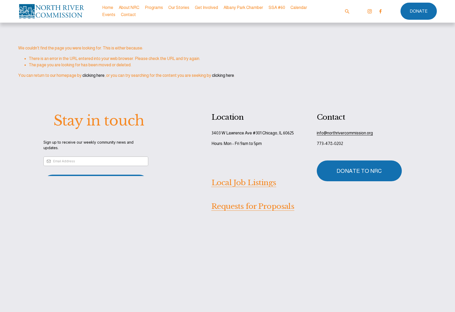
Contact (128, 14)
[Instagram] (369, 11)
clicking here (93, 75)
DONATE (419, 11)
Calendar (298, 7)
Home (107, 7)
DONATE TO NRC (359, 171)
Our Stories (178, 7)
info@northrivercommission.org (345, 133)
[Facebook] (380, 11)
